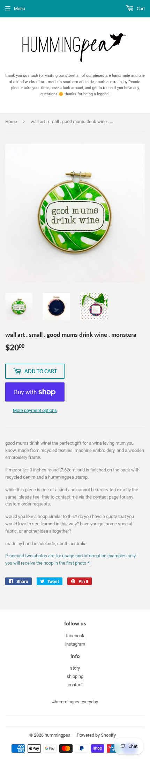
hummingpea (57, 735)
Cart (140, 8)
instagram (75, 644)
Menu (19, 8)
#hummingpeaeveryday (75, 701)
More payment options (35, 410)
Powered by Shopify (96, 735)
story (75, 668)
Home (11, 121)
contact (75, 684)
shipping (75, 676)
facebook (75, 635)
